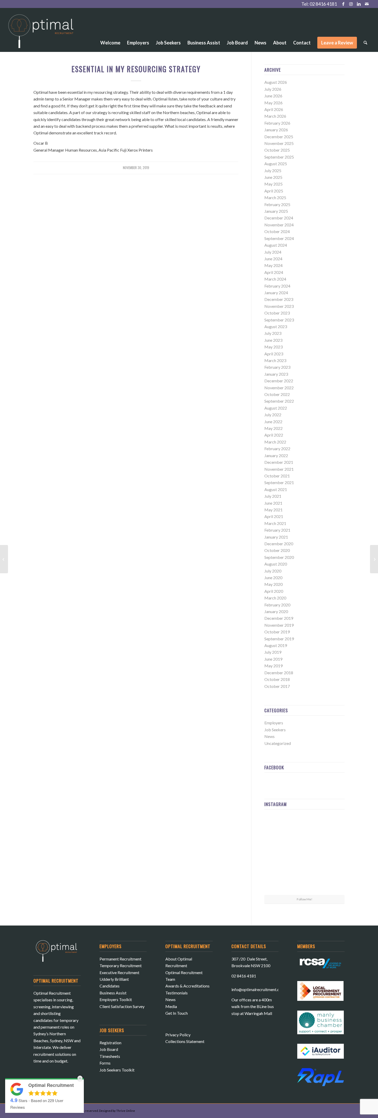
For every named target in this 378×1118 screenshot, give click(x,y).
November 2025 (279, 143)
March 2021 (275, 523)
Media (171, 1006)
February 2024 (277, 285)
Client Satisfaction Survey (122, 1006)
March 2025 (275, 197)
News (269, 736)
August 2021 (275, 489)
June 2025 (273, 177)
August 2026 (275, 82)
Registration (110, 1042)
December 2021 (278, 462)
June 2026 (273, 95)
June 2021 (273, 503)
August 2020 (275, 563)
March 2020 (275, 597)
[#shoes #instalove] (277, 881)
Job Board (109, 1049)
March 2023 (275, 360)
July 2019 (272, 652)
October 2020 (277, 550)
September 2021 (279, 482)
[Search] (365, 42)
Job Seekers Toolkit (117, 1069)
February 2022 (277, 448)
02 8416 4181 (323, 4)
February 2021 (277, 530)
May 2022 (273, 428)
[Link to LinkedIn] (359, 4)
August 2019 (275, 645)
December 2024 (278, 217)
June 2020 (273, 577)
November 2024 (279, 224)
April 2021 (273, 516)
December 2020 (278, 543)
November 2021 (279, 469)
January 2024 (276, 292)
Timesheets (110, 1056)
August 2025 (275, 163)
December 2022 (278, 380)
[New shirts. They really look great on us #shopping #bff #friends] (277, 826)
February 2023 (277, 367)
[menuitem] (110, 28)
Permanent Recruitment (120, 958)
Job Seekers (275, 729)
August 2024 (275, 245)
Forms (105, 1062)
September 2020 (279, 557)
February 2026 (277, 123)
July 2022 (272, 414)
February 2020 (277, 604)
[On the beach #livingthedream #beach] (304, 854)
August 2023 (275, 326)
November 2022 (279, 387)
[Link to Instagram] (351, 4)
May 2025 (273, 183)
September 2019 (279, 638)
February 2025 (277, 204)
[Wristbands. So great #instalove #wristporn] (332, 854)
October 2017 (277, 686)
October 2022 (277, 394)
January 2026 (276, 129)
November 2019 (279, 625)
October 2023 (277, 312)
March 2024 (275, 278)
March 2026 (275, 116)
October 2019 (277, 631)
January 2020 (276, 611)
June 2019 (273, 659)
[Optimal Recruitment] (40, 34)
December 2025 (278, 136)
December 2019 (278, 618)
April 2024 (273, 272)
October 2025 (277, 149)
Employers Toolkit (116, 999)
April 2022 (273, 434)
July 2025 (272, 170)
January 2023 (276, 374)
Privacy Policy (178, 1034)
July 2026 (272, 89)
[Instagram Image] (332, 826)
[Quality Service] (4, 559)
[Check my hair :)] (332, 881)
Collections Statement (184, 1041)
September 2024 (279, 238)
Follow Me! (304, 899)
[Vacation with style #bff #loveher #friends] (304, 826)
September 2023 (279, 319)
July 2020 (272, 570)
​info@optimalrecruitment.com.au (260, 989)
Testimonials (176, 992)
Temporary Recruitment (121, 965)
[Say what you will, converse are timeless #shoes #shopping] (304, 881)
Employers (273, 722)
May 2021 (273, 509)
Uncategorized (277, 743)
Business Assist (113, 992)
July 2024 (272, 252)
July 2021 (272, 496)
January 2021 (276, 536)
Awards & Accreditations (187, 985)
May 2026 (273, 102)
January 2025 (276, 211)
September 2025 (279, 156)
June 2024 (273, 258)
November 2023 (279, 306)
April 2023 (273, 353)
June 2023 (273, 340)
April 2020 (273, 591)
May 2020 (273, 584)
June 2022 (273, 421)
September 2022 (279, 401)
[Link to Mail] (367, 4)
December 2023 (278, 299)
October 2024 (277, 231)
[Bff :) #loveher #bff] (277, 854)
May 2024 (273, 265)
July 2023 (272, 333)
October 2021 (277, 475)
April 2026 (273, 109)
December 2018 (278, 672)
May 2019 (273, 665)
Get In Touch (176, 1013)
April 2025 (273, 190)
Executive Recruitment (119, 972)
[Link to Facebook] (343, 4)
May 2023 (273, 346)
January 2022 (276, 455)
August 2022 (275, 407)
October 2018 (277, 679)
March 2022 (275, 441)
